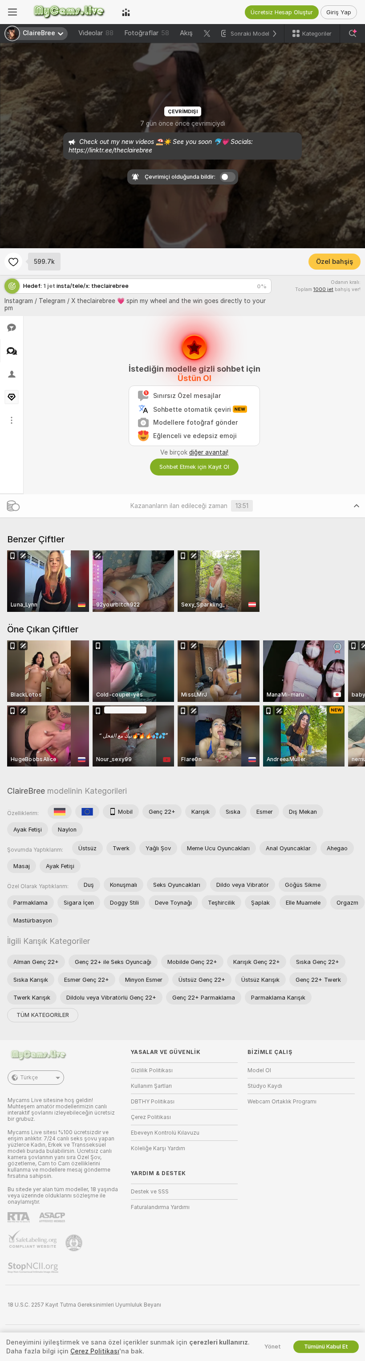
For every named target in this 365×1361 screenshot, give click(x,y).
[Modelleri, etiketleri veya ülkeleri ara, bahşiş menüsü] (352, 33)
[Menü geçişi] (12, 12)
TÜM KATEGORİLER (42, 1015)
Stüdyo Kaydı (264, 1086)
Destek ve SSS (150, 1192)
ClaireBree (26, 790)
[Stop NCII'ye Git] (34, 1268)
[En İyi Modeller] (126, 12)
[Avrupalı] (87, 811)
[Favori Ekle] (13, 262)
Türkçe (29, 1077)
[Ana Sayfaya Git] (69, 12)
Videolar (96, 33)
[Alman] (60, 811)
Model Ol (259, 1070)
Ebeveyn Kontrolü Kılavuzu (165, 1133)
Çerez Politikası (151, 1117)
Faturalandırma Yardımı (160, 1207)
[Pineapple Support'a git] (74, 1242)
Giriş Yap (338, 12)
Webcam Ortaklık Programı (281, 1102)
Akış (186, 33)
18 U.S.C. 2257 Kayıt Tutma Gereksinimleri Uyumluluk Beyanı (84, 1305)
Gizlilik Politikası (152, 1070)
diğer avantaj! (208, 452)
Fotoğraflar (146, 33)
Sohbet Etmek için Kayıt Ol (194, 466)
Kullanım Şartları (151, 1086)
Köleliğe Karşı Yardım (158, 1148)
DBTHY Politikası (152, 1102)
